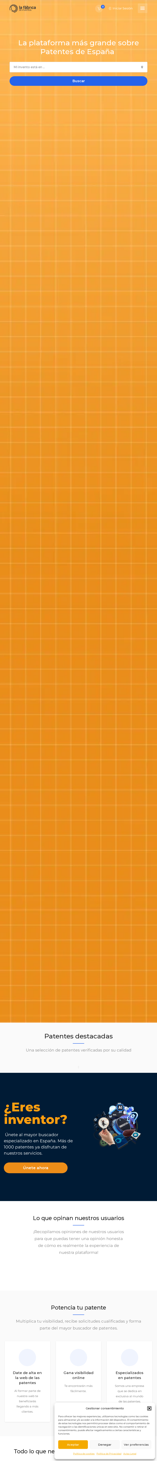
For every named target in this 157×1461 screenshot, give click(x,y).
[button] (149, 1408)
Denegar (104, 1444)
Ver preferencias (136, 1444)
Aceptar (73, 1444)
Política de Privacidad (108, 1453)
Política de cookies (84, 1453)
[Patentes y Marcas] (23, 8)
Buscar (78, 81)
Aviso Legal (129, 1453)
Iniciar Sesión (122, 8)
